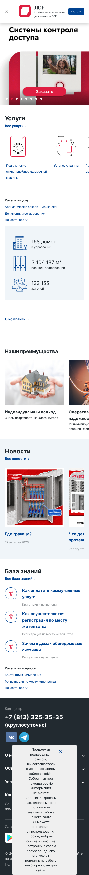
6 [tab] (31, 99)
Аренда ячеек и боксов (21, 207)
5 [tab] (26, 99)
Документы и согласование (25, 213)
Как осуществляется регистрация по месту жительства (44, 620)
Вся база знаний (19, 578)
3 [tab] (17, 99)
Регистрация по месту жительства (30, 681)
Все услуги (14, 126)
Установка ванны (66, 165)
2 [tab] (12, 99)
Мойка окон (49, 207)
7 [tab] (36, 99)
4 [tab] (21, 99)
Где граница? (18, 533)
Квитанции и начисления (23, 675)
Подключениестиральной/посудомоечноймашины (26, 171)
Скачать (76, 11)
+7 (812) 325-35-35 (34, 717)
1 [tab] (7, 99)
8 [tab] (41, 99)
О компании (15, 319)
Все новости (15, 458)
